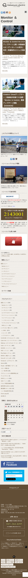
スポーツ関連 (4, 368)
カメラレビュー (5, 268)
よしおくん (6, 56)
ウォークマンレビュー (7, 278)
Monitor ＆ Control (8, 57)
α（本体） (4, 330)
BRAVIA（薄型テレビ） (6, 355)
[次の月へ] (22, 404)
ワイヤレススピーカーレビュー (9, 283)
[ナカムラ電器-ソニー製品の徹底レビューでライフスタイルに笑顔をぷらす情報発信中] (14, 7)
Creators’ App (16, 57)
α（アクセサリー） (6, 335)
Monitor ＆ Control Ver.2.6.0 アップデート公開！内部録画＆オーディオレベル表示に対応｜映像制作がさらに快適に (14, 47)
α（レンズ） (5, 333)
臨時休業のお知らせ (6, 386)
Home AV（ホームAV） (6, 358)
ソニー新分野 (4, 370)
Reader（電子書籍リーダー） (8, 365)
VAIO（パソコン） (5, 350)
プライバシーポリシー (7, 564)
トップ (3, 560)
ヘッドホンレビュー (6, 281)
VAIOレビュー (5, 286)
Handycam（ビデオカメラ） (8, 360)
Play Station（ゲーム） (6, 353)
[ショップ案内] (14, 184)
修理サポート (19, 560)
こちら (13, 206)
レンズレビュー (5, 271)
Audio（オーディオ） (6, 345)
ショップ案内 (10, 562)
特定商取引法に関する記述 (8, 566)
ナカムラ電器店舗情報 (6, 383)
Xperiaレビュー (5, 266)
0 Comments (11, 112)
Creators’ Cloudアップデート (11, 110)
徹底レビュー (4, 263)
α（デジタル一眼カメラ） (17, 56)
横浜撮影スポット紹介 (6, 388)
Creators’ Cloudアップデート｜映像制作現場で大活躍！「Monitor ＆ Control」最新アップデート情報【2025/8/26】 (14, 100)
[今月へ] (19, 404)
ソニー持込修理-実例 (6, 391)
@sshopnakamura (10, 475)
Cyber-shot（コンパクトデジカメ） (9, 340)
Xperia (2, 363)
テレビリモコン (4, 375)
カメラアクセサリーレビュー (9, 273)
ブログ (3, 562)
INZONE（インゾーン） (7, 348)
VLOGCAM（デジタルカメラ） (8, 338)
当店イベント (4, 381)
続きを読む (5, 70)
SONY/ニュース (5, 378)
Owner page (4, 393)
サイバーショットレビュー (8, 276)
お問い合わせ (19, 562)
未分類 (2, 396)
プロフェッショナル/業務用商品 (8, 373)
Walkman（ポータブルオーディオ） (9, 343)
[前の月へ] (16, 404)
